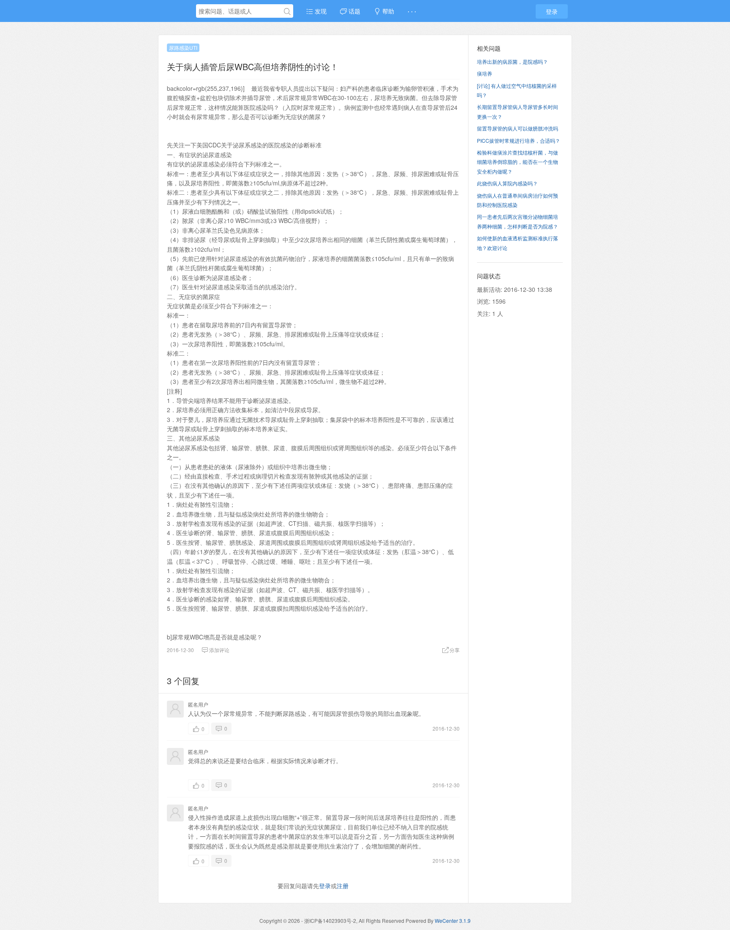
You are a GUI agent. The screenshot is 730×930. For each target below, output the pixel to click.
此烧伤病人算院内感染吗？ (507, 183)
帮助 (387, 11)
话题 (353, 11)
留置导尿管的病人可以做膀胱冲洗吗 (517, 128)
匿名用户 (198, 704)
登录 (552, 11)
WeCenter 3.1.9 (453, 920)
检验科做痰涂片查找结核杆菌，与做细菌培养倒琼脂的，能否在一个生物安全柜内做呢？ (517, 162)
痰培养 (484, 73)
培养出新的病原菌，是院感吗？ (512, 61)
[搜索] (287, 11)
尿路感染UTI (183, 47)
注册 (343, 885)
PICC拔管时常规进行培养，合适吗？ (518, 140)
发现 (320, 11)
